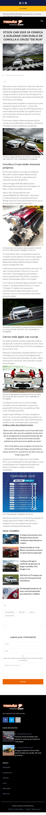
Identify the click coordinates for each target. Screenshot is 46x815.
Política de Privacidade (15, 809)
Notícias (6, 778)
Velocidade (6, 788)
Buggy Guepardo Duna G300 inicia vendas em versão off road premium (28, 752)
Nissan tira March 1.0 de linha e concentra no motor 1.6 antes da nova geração (31, 550)
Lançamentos (7, 773)
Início (5, 783)
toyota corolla (9, 615)
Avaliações (6, 767)
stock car (32, 612)
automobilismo (9, 612)
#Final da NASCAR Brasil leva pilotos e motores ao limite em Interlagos (22, 15)
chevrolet (22, 612)
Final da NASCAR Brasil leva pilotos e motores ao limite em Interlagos (27, 739)
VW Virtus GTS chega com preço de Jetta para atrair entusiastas (31, 578)
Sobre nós (6, 794)
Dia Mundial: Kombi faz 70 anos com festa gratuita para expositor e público (30, 591)
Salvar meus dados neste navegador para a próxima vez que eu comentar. (23, 659)
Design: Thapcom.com (33, 809)
